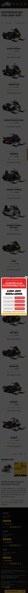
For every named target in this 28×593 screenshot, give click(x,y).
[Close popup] (26, 277)
